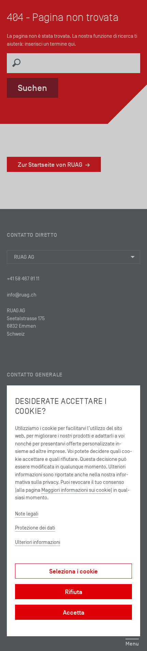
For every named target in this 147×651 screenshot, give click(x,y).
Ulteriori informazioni (37, 542)
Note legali (26, 513)
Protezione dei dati (35, 528)
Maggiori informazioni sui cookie (76, 490)
